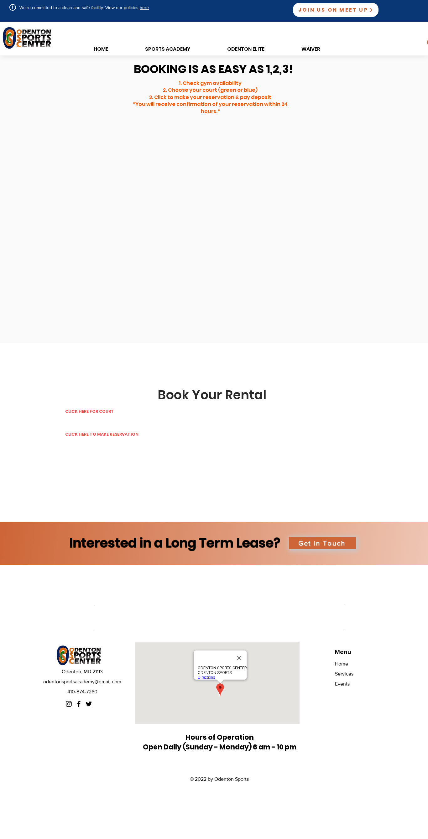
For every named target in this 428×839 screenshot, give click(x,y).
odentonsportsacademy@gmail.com (82, 681)
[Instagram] (69, 704)
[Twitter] (89, 704)
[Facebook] (79, 704)
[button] (322, 543)
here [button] (144, 7)
